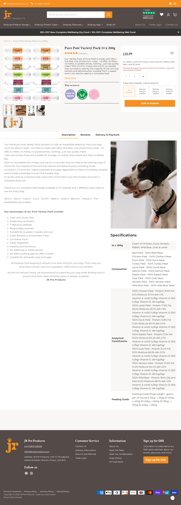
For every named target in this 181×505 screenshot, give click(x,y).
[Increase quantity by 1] (143, 76)
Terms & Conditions (12, 491)
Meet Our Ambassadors (121, 454)
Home (7, 41)
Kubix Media (50, 494)
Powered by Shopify (13, 497)
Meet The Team (116, 450)
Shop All (110, 24)
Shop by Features (72, 24)
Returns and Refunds (85, 454)
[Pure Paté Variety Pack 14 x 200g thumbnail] (8, 110)
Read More (70, 78)
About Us (140, 24)
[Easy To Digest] (70, 99)
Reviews (85, 134)
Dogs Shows (115, 458)
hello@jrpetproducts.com (17, 4)
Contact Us (171, 24)
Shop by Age (94, 24)
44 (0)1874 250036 (33, 446)
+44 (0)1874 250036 (42, 4)
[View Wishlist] (163, 17)
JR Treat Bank (116, 462)
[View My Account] (168, 14)
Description (68, 134)
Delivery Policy (47, 491)
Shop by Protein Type (46, 24)
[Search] (108, 14)
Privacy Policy (30, 491)
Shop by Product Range (16, 24)
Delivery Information (85, 450)
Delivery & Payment (107, 134)
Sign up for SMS (156, 459)
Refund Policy (63, 491)
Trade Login (155, 24)
